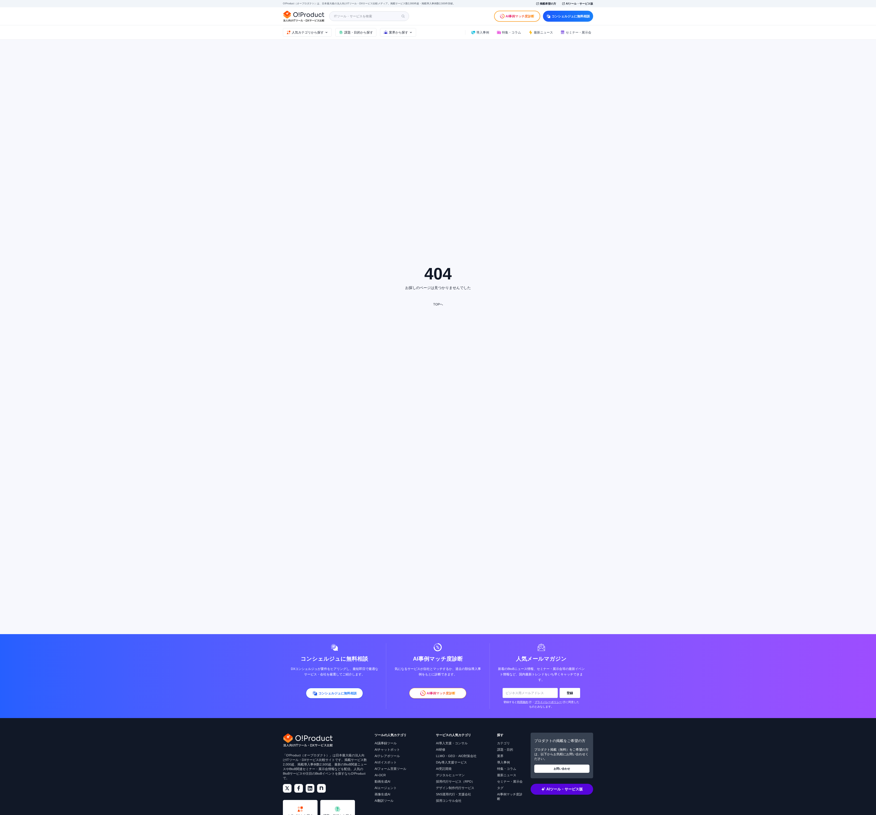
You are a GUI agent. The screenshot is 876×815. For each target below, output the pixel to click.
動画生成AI (382, 781)
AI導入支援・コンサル (452, 743)
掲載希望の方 (548, 3)
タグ (500, 788)
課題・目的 (505, 749)
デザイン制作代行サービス (455, 788)
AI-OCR (380, 775)
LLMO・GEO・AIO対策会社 (456, 756)
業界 (500, 756)
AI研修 (440, 749)
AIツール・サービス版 (579, 3)
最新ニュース (506, 775)
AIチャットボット (387, 749)
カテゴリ (503, 743)
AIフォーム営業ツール (390, 769)
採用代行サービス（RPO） (455, 781)
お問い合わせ (562, 768)
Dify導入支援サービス (451, 762)
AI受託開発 (444, 769)
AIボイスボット (386, 762)
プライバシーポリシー (548, 702)
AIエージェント (386, 788)
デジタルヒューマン (450, 775)
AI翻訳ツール (384, 800)
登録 (570, 693)
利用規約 (522, 702)
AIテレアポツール (387, 756)
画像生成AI (382, 794)
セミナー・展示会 (510, 781)
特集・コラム (506, 769)
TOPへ (438, 304)
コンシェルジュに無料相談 (571, 16)
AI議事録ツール (386, 743)
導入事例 (503, 762)
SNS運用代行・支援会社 (453, 794)
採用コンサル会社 (448, 800)
